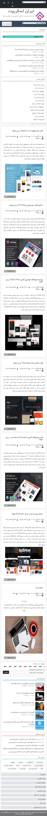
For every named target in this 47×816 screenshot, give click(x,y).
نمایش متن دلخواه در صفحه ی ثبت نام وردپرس (29, 55)
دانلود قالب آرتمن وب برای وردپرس (27, 745)
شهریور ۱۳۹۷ (39, 91)
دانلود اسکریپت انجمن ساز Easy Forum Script (29, 49)
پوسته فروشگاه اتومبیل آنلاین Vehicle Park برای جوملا (24, 281)
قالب (41, 768)
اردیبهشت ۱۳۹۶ (38, 107)
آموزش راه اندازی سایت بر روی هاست (22, 712)
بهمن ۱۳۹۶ (40, 94)
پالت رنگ (42, 803)
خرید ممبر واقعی (39, 748)
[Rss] (12, 6)
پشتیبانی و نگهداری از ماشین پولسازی (22, 683)
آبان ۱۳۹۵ (40, 119)
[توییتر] (4, 2)
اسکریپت (20, 762)
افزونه (12, 762)
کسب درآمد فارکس (39, 807)
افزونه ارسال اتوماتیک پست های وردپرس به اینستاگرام (27, 71)
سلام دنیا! (39, 588)
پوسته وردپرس (12, 768)
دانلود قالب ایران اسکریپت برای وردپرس (31, 66)
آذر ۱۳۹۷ (41, 88)
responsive (40, 762)
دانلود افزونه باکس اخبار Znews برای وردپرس (23, 752)
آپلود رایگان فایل (40, 787)
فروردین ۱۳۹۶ (39, 110)
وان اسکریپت (41, 791)
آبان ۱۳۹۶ (40, 97)
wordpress (30, 762)
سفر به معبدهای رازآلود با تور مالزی (23, 703)
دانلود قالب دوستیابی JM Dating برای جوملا (26, 205)
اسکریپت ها (41, 799)
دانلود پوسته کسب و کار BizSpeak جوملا (27, 514)
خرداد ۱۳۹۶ (40, 104)
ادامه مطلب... (10, 197)
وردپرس (22, 768)
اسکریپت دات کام (40, 795)
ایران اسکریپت (27, 765)
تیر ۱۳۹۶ (41, 101)
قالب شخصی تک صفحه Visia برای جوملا (28, 363)
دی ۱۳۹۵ (41, 116)
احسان (42, 752)
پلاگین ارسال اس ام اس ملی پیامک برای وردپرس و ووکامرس (25, 60)
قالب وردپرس (33, 768)
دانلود (17, 765)
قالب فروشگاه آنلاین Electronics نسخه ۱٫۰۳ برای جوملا (24, 439)
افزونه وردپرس (38, 765)
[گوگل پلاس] (8, 2)
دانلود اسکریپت (8, 765)
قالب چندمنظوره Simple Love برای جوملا (27, 131)
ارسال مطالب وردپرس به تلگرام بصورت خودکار (17, 748)
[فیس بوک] (12, 2)
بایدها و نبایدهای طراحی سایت (25, 693)
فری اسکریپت (41, 779)
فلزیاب (42, 745)
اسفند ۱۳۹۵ (40, 113)
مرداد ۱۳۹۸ (40, 85)
